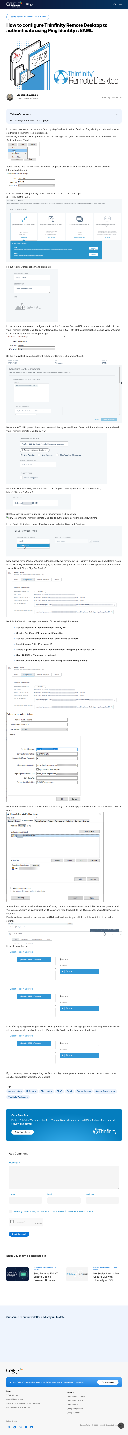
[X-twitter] (9, 1427)
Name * (13, 1194)
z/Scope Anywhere (74, 1409)
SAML (69, 1091)
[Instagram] (20, 1427)
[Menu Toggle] (120, 4)
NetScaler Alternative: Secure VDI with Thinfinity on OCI (106, 1277)
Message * (14, 1162)
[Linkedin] (31, 1427)
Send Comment (19, 1234)
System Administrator (105, 1091)
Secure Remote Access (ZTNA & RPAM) (28, 16)
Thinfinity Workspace (18, 1097)
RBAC (59, 1091)
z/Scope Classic (73, 1413)
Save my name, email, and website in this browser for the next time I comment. (53, 1211)
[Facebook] (14, 1427)
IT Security (31, 1091)
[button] (116, 114)
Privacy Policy (85, 1425)
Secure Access (84, 1091)
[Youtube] (25, 1427)
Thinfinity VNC (72, 1405)
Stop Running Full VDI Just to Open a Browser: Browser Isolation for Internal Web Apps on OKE (46, 1277)
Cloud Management (14, 1399)
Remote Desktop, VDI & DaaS (18, 1407)
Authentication (15, 1091)
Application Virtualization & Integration (23, 1403)
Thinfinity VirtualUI (74, 1400)
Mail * (50, 1194)
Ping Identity (46, 1091)
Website (90, 1194)
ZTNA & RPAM (12, 1395)
